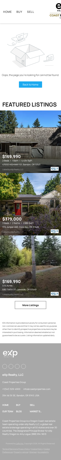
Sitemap (33, 452)
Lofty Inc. (20, 443)
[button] (9, 405)
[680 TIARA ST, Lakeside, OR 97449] (30, 266)
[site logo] (10, 355)
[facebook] (4, 366)
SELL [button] (30, 12)
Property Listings (21, 452)
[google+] (23, 366)
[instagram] (11, 366)
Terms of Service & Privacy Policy (16, 449)
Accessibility (43, 452)
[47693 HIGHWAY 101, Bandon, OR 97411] (30, 141)
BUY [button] (19, 12)
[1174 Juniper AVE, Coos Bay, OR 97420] (30, 204)
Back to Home (30, 84)
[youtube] (17, 366)
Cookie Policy (37, 449)
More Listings (30, 305)
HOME (7, 12)
